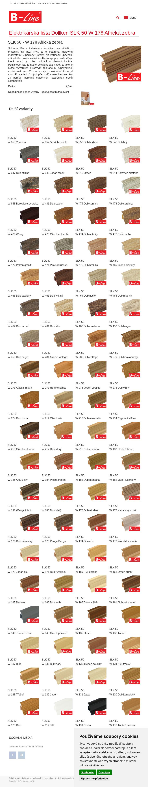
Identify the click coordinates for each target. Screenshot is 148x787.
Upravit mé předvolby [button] (94, 778)
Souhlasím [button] (87, 772)
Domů (13, 3)
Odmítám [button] (104, 772)
